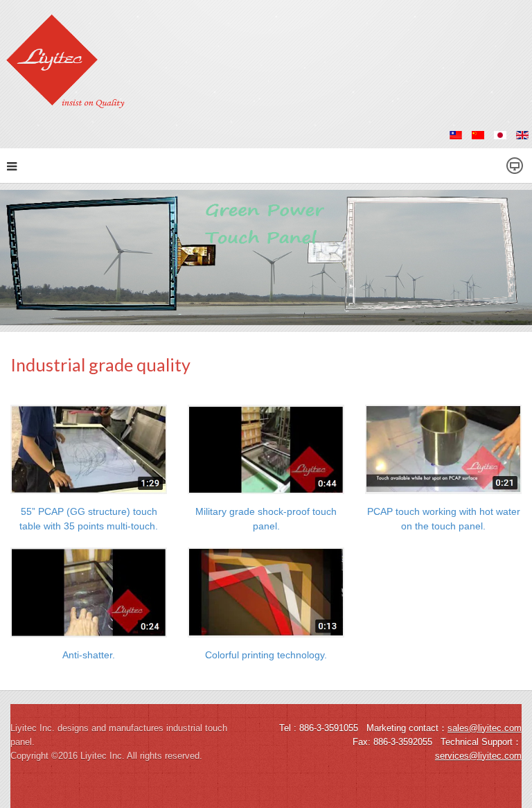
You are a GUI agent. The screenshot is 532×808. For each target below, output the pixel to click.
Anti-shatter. (88, 654)
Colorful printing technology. (266, 654)
